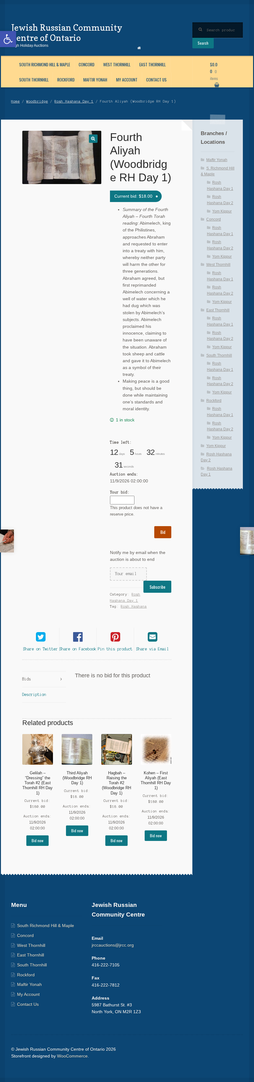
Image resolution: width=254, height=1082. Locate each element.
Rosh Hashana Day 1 (74, 101)
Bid (162, 532)
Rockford (66, 80)
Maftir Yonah (95, 80)
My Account (127, 80)
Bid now (37, 840)
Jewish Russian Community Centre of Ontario (66, 32)
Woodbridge (37, 101)
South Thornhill (34, 80)
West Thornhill (116, 64)
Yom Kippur (222, 211)
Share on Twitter (40, 649)
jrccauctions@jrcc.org (113, 945)
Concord (86, 64)
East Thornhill (152, 64)
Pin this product (115, 649)
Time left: (121, 442)
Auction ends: (124, 474)
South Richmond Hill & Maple (44, 64)
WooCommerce (72, 1056)
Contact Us (156, 80)
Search (203, 43)
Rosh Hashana (134, 606)
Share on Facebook (77, 649)
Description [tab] (34, 695)
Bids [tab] (26, 679)
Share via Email (152, 649)
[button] (8, 39)
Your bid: (119, 492)
